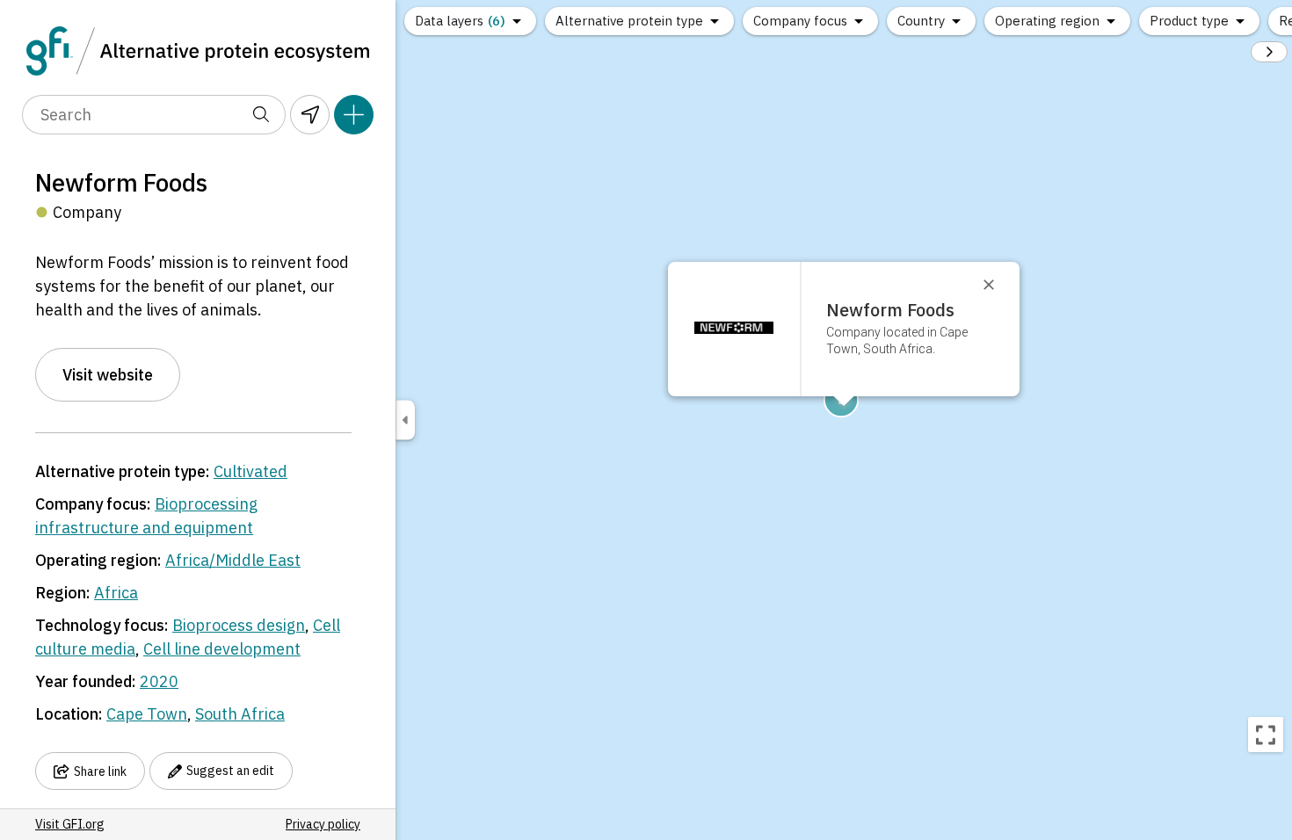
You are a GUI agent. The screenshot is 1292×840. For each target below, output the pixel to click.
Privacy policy (323, 824)
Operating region (1047, 20)
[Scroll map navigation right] (1269, 51)
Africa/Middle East (233, 560)
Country (921, 20)
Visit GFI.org (70, 824)
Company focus (800, 20)
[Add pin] (354, 114)
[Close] (997, 285)
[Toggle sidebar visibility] (405, 420)
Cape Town (146, 714)
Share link (100, 771)
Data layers (460, 20)
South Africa (240, 714)
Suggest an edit (230, 770)
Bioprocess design (238, 625)
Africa (116, 593)
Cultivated (250, 471)
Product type (1189, 20)
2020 (159, 681)
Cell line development (222, 649)
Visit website (107, 375)
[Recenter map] (1265, 734)
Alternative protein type (629, 20)
